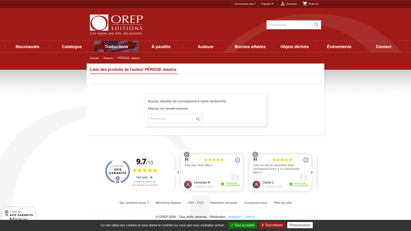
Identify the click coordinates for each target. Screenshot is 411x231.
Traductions (116, 46)
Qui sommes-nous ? (245, 3)
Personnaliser (300, 225)
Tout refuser (273, 225)
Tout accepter (244, 225)
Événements (339, 46)
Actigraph (234, 216)
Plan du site (283, 202)
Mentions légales (168, 202)
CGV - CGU (196, 202)
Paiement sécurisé (223, 202)
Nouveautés (27, 46)
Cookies (250, 216)
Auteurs (205, 46)
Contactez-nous (255, 202)
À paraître (161, 46)
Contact (383, 46)
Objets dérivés (294, 46)
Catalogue (72, 46)
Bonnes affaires (250, 46)
